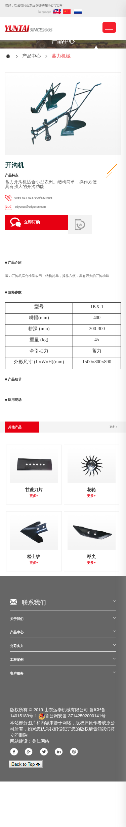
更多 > (113, 426)
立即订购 (32, 222)
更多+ (34, 495)
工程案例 (17, 659)
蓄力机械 (61, 55)
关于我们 (17, 619)
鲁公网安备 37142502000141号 (75, 715)
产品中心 (31, 55)
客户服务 (17, 673)
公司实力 (17, 646)
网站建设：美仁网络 (29, 741)
